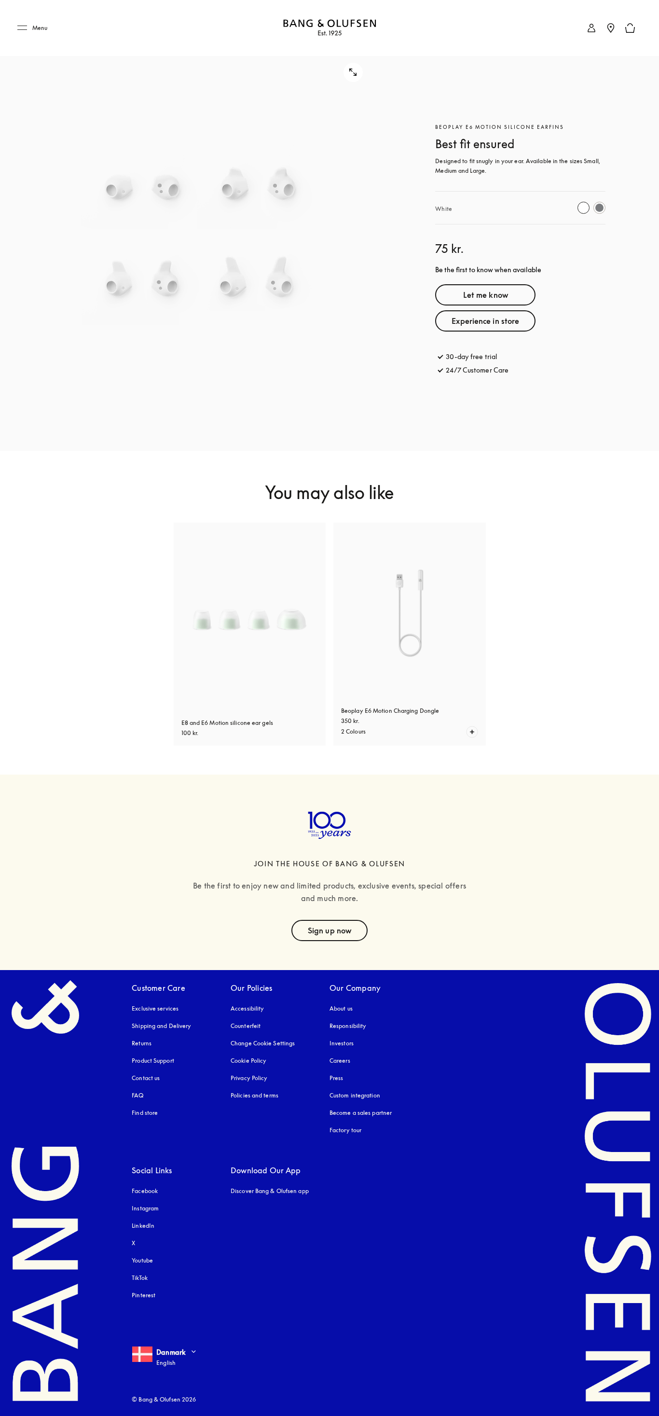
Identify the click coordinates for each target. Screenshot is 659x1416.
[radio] (583, 208)
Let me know (485, 295)
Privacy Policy (249, 1078)
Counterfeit (246, 1025)
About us (341, 1008)
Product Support (153, 1060)
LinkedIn (143, 1225)
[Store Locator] (610, 28)
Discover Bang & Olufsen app (270, 1190)
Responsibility (348, 1025)
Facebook (145, 1190)
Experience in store (485, 321)
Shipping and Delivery (161, 1025)
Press (336, 1078)
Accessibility (247, 1008)
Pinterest (143, 1295)
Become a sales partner (361, 1112)
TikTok (140, 1277)
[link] (591, 28)
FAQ (137, 1095)
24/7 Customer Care (477, 370)
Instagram (145, 1208)
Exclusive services (155, 1008)
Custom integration (355, 1095)
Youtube (142, 1260)
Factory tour (345, 1130)
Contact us (146, 1078)
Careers (340, 1060)
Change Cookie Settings (263, 1043)
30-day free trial (471, 356)
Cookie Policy (248, 1060)
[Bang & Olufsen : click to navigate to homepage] (329, 28)
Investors (342, 1043)
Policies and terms (254, 1095)
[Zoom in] (196, 225)
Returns (141, 1043)
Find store (145, 1112)
